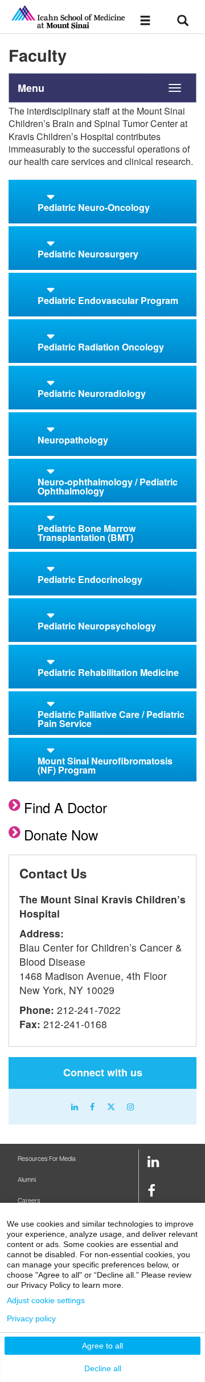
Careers (29, 1201)
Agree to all (102, 1345)
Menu (31, 88)
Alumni (27, 1180)
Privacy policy (31, 1318)
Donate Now (61, 834)
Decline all (102, 1368)
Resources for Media (47, 1159)
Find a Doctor (65, 807)
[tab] (102, 201)
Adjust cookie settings (46, 1300)
